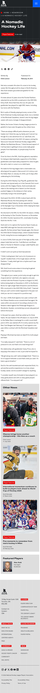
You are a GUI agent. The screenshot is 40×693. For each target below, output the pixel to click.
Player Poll (25, 610)
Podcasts (24, 653)
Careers (4, 611)
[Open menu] (36, 3)
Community (5, 656)
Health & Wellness (27, 631)
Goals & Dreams (7, 650)
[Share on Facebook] (5, 69)
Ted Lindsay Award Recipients (27, 617)
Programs (24, 628)
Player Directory (27, 603)
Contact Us (5, 609)
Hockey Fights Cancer (9, 653)
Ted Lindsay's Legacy (28, 613)
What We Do (5, 628)
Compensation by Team (29, 607)
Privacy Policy (5, 683)
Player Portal (30, 634)
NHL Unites (10, 660)
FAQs (3, 641)
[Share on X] (2, 69)
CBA (2, 613)
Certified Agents (7, 637)
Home (6, 13)
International (6, 634)
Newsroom (17, 13)
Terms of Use (22, 683)
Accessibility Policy (23, 680)
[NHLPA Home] (4, 4)
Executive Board (7, 631)
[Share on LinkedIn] (8, 69)
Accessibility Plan (6, 680)
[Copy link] (12, 69)
